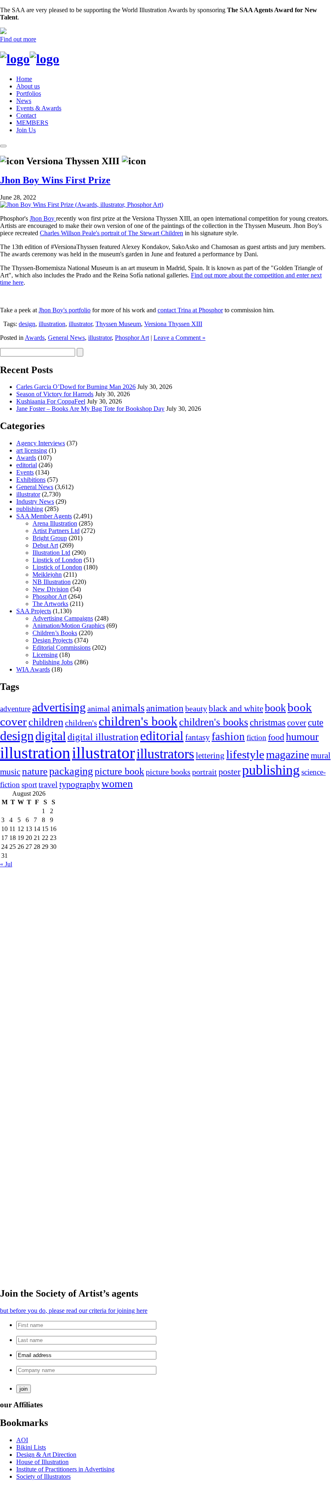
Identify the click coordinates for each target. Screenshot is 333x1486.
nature (35, 771)
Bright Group (49, 538)
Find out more (18, 39)
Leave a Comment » (179, 337)
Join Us (26, 130)
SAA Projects (33, 611)
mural (321, 755)
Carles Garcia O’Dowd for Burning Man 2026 (76, 386)
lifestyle (245, 754)
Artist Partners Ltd (56, 530)
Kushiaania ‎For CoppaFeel (50, 401)
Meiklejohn (47, 574)
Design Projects (52, 640)
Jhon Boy (43, 218)
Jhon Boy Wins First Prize (55, 180)
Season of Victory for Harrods (54, 394)
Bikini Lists (31, 1447)
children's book (138, 721)
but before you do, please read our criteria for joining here (73, 1310)
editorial (26, 465)
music (10, 771)
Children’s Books (54, 632)
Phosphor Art (132, 337)
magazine (287, 754)
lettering (210, 755)
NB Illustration (51, 581)
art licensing (31, 450)
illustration (52, 323)
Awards (35, 337)
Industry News (35, 501)
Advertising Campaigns (62, 618)
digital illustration (102, 736)
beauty (196, 708)
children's (81, 722)
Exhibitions (30, 479)
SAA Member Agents (44, 516)
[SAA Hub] (29, 59)
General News (66, 337)
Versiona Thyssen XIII (173, 323)
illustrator (80, 323)
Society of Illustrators (43, 1476)
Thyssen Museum (118, 323)
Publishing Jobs (52, 662)
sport (29, 784)
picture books (168, 771)
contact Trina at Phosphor (190, 310)
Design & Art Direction (46, 1454)
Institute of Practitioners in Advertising (65, 1469)
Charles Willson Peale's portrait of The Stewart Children (111, 233)
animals (128, 708)
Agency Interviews (40, 443)
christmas (267, 722)
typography (79, 784)
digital (50, 736)
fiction (256, 737)
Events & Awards (38, 108)
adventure (15, 708)
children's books (213, 722)
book (275, 708)
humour (302, 737)
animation (165, 708)
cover (296, 723)
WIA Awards (33, 669)
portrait (204, 771)
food (276, 737)
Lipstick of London (57, 559)
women (117, 784)
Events (25, 472)
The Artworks (50, 603)
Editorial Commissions (61, 647)
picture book (119, 771)
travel (48, 784)
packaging (71, 771)
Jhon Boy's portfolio (65, 310)
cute (315, 722)
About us (28, 86)
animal (98, 708)
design (27, 323)
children (45, 722)
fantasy (197, 737)
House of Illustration (42, 1461)
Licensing (45, 654)
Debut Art (45, 545)
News (23, 100)
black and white (236, 708)
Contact (26, 115)
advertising (59, 707)
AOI (22, 1440)
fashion (228, 736)
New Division (50, 589)
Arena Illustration (54, 523)
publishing (29, 508)
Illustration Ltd (51, 552)
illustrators (165, 753)
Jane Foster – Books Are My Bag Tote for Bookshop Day (90, 408)
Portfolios (28, 93)
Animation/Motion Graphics (68, 625)
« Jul (6, 864)
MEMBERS (32, 122)
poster (229, 772)
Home (24, 78)
